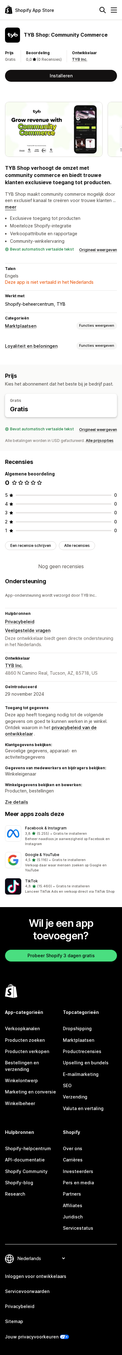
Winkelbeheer (20, 1103)
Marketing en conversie (30, 1091)
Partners (72, 1194)
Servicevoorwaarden (27, 1291)
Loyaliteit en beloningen (31, 346)
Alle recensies (77, 545)
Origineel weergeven (98, 249)
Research (15, 1194)
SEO (67, 1085)
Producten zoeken (25, 1040)
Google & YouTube (42, 854)
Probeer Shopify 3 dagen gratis (61, 955)
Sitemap (14, 1321)
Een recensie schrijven (30, 545)
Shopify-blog (19, 1182)
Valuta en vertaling (83, 1108)
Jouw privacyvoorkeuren (31, 1336)
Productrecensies (82, 1051)
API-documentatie (25, 1159)
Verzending (75, 1096)
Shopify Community (26, 1171)
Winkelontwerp (21, 1080)
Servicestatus (78, 1228)
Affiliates (72, 1205)
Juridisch (73, 1216)
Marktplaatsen (20, 326)
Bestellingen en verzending (22, 1066)
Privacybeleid (19, 621)
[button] (61, 836)
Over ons (72, 1148)
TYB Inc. (79, 59)
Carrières (73, 1159)
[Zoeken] (102, 10)
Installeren (61, 75)
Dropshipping (77, 1028)
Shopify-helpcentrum (28, 1148)
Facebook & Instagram (46, 828)
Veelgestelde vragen (27, 630)
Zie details (16, 802)
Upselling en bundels (86, 1062)
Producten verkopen (27, 1051)
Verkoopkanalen (22, 1028)
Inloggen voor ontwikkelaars (35, 1276)
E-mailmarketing (81, 1074)
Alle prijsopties (100, 440)
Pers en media (78, 1182)
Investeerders (78, 1171)
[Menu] (114, 10)
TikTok (31, 881)
